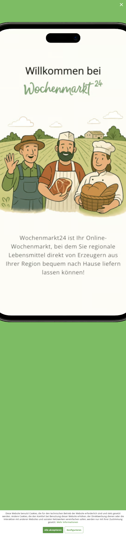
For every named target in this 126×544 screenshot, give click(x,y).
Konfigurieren (74, 529)
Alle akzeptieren (53, 529)
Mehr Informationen (67, 522)
